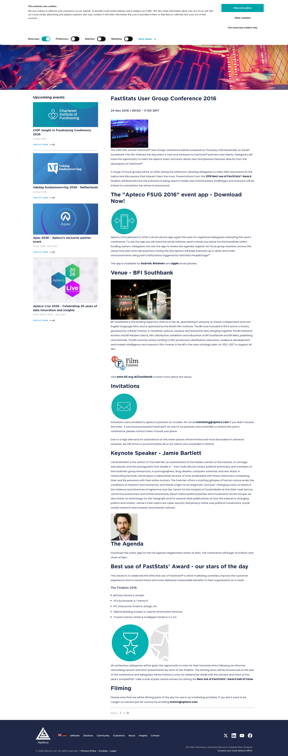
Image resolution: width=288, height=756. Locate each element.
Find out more (40, 144)
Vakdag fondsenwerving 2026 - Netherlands (65, 187)
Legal (113, 751)
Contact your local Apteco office (235, 750)
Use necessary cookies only (242, 27)
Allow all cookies (243, 8)
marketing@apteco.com (212, 422)
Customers (119, 735)
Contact (155, 735)
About (131, 735)
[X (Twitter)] (226, 735)
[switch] (75, 38)
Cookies (103, 751)
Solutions (88, 735)
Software (75, 735)
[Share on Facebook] (120, 713)
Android (146, 263)
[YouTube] (242, 735)
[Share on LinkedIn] (128, 713)
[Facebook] (250, 735)
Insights (143, 735)
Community (103, 735)
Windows (159, 263)
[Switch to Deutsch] (64, 736)
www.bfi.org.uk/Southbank (134, 377)
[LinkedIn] (234, 735)
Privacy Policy (88, 751)
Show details (145, 39)
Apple (174, 263)
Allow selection (242, 18)
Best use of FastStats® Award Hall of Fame (225, 679)
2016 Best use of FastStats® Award (228, 176)
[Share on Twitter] (124, 713)
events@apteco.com (184, 702)
